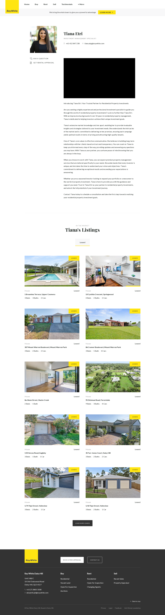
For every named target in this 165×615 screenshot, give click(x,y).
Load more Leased (82, 523)
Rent (89, 573)
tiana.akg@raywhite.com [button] (94, 43)
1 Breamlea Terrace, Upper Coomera (40, 294)
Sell (115, 573)
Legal (110, 608)
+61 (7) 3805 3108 (33, 589)
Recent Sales (119, 579)
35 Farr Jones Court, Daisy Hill (98, 453)
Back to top (136, 601)
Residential (64, 579)
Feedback (118, 608)
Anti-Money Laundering (132, 608)
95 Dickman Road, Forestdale (98, 400)
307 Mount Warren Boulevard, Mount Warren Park (46, 347)
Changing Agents (94, 587)
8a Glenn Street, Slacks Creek (37, 400)
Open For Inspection (68, 587)
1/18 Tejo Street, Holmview (97, 506)
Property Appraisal (121, 583)
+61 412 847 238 (73, 43)
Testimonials (67, 4)
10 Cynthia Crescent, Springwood (99, 294)
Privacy (103, 608)
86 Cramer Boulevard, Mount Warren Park (103, 347)
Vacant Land (65, 583)
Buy (62, 573)
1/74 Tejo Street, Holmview (36, 506)
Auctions (64, 591)
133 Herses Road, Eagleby (35, 453)
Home (26, 4)
